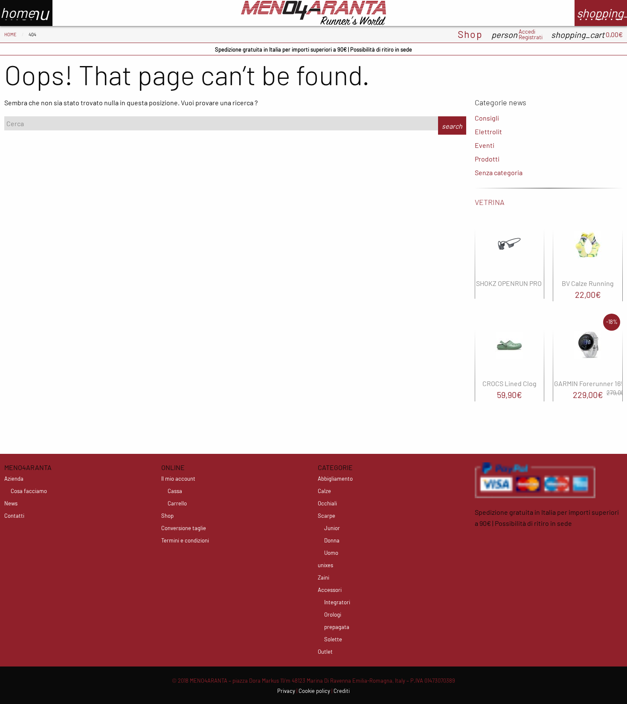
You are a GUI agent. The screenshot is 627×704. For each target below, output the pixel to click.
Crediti (342, 690)
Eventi (484, 145)
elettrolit (488, 131)
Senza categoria (498, 172)
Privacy (286, 690)
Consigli (487, 118)
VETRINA (490, 202)
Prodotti (487, 159)
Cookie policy (314, 690)
